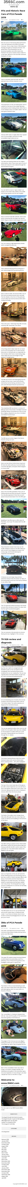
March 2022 (5, 1153)
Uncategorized (5, 1131)
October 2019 (5, 1173)
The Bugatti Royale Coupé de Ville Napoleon (13, 1119)
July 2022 (4, 1148)
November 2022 (6, 1143)
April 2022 (4, 1151)
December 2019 (6, 1169)
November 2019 (6, 1171)
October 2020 (5, 1164)
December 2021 (6, 1156)
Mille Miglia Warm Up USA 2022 (9, 1120)
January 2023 (5, 1141)
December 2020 (6, 1161)
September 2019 (6, 1174)
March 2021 (4, 1159)
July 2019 (4, 1178)
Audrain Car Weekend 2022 (9, 1122)
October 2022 (5, 1144)
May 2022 (4, 1149)
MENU (13, 7)
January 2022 (5, 1154)
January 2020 (5, 1168)
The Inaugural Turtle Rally (8, 1124)
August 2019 (5, 1176)
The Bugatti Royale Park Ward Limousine (12, 1117)
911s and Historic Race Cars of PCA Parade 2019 (13, 14)
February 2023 (5, 1139)
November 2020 (6, 1163)
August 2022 (5, 1146)
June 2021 (4, 1158)
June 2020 (4, 1166)
